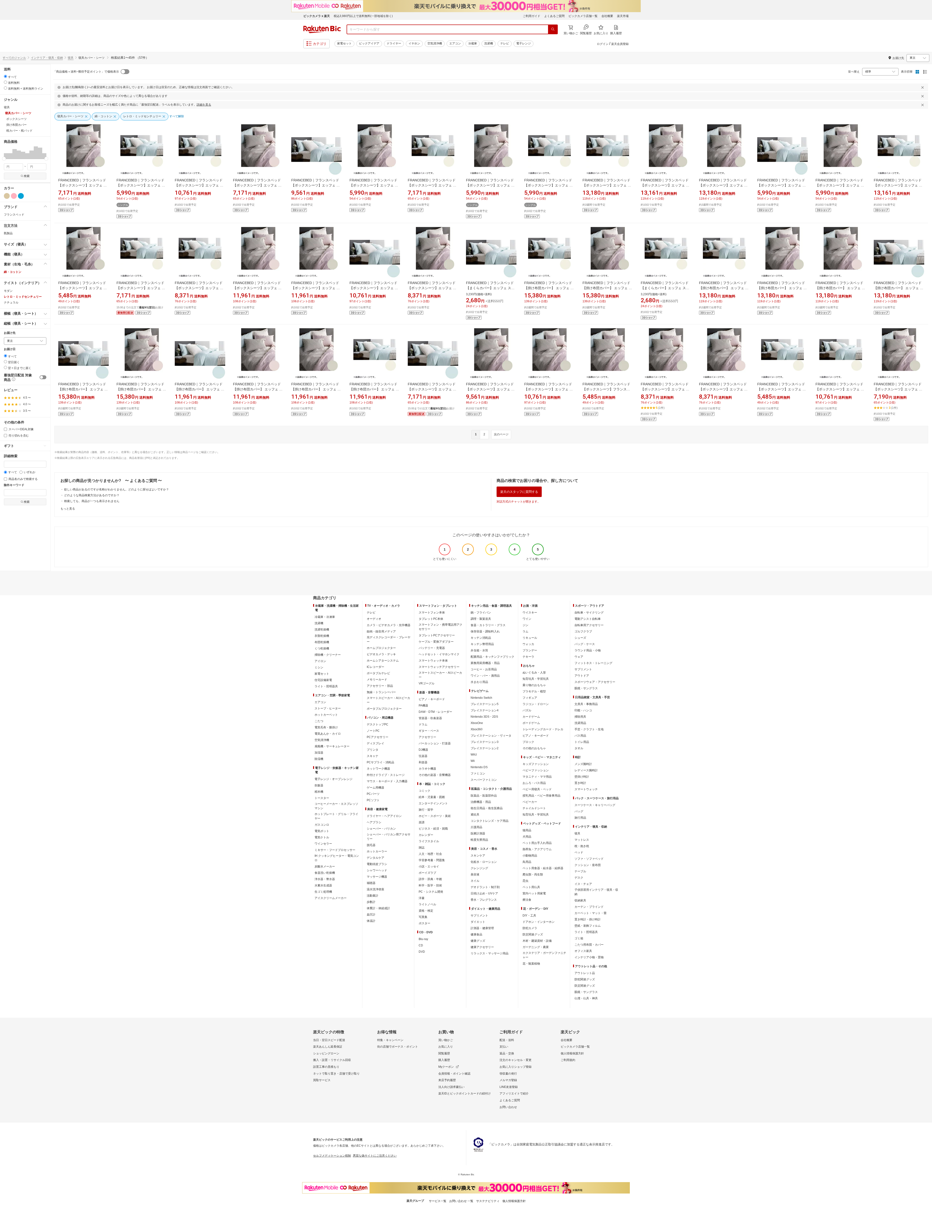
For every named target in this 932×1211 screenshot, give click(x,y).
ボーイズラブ (427, 873)
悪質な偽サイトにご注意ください (375, 1155)
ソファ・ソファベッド (589, 858)
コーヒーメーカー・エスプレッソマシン (336, 806)
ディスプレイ (375, 743)
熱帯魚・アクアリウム (537, 849)
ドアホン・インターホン (539, 922)
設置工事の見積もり (326, 1066)
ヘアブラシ (374, 822)
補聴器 (371, 883)
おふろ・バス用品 (534, 783)
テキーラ (528, 656)
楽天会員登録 (620, 44)
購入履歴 (444, 1060)
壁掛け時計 (581, 776)
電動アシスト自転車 (587, 619)
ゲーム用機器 (375, 787)
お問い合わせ (508, 1107)
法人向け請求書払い (451, 1087)
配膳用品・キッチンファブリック (492, 656)
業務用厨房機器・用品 (485, 663)
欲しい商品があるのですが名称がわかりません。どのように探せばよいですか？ (116, 489)
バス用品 (580, 735)
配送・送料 (506, 1040)
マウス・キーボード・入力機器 (387, 781)
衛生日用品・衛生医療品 (487, 808)
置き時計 (580, 783)
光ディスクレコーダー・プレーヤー (388, 639)
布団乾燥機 (322, 642)
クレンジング (479, 868)
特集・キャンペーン (390, 1040)
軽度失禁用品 (479, 839)
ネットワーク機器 (378, 768)
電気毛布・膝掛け (326, 727)
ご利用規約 (568, 1060)
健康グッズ (478, 940)
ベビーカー (530, 802)
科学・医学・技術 (430, 885)
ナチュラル (11, 302)
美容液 (475, 874)
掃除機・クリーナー (328, 654)
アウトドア (581, 675)
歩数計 (371, 902)
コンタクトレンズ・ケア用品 (489, 821)
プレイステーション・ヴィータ (491, 735)
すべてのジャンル (14, 57)
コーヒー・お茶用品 (484, 669)
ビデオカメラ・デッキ (381, 654)
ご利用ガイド (531, 16)
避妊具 (475, 814)
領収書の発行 (508, 1073)
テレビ (504, 43)
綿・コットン (12, 272)
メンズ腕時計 (583, 764)
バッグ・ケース (584, 644)
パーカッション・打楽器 (435, 743)
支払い (503, 1046)
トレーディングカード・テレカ (543, 729)
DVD (422, 951)
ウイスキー (530, 612)
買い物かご (445, 1040)
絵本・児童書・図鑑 (432, 797)
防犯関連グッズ (584, 979)
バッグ (578, 811)
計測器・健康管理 (482, 928)
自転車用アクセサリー (589, 625)
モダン (8, 291)
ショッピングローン (326, 1053)
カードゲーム (531, 716)
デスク (578, 877)
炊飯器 (319, 785)
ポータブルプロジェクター (384, 708)
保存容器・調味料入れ (485, 631)
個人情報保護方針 (572, 1053)
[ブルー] (21, 196)
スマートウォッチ (586, 789)
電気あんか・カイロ (328, 733)
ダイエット (478, 922)
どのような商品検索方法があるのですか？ (91, 495)
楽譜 (421, 822)
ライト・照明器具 (326, 686)
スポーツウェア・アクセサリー (594, 682)
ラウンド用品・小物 (587, 650)
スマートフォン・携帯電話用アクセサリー (440, 627)
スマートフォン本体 (432, 612)
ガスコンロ (322, 824)
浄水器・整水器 (325, 879)
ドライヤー (394, 43)
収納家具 (580, 900)
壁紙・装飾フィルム (587, 925)
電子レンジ (523, 43)
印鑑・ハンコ (583, 710)
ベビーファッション (536, 770)
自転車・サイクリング (589, 612)
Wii (473, 761)
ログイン (602, 44)
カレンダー (426, 835)
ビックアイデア (369, 43)
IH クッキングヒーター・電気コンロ (337, 858)
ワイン (527, 619)
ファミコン (478, 773)
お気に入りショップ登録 (515, 1066)
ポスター (424, 923)
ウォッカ (528, 644)
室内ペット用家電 (534, 893)
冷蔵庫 (472, 43)
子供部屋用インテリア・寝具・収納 (596, 892)
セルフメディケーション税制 (332, 1155)
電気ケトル (322, 837)
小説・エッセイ (429, 866)
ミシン (319, 667)
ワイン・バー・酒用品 (485, 675)
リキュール (530, 637)
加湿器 (319, 752)
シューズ (580, 637)
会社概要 (607, 16)
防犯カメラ (530, 928)
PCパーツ (373, 794)
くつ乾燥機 (322, 648)
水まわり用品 (479, 682)
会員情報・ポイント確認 (454, 1073)
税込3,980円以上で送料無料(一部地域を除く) (363, 16)
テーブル (580, 871)
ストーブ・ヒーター (328, 708)
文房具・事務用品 (586, 704)
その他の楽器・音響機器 (435, 775)
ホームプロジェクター (381, 648)
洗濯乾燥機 (322, 629)
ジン (525, 625)
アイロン (320, 661)
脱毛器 (371, 845)
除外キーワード (14, 485)
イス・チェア (583, 884)
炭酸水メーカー (325, 866)
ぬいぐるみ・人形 (534, 672)
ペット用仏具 (531, 887)
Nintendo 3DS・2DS (484, 716)
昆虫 (525, 881)
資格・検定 (426, 910)
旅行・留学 (426, 809)
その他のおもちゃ (534, 748)
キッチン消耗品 (481, 637)
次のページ (501, 434)
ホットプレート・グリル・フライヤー (336, 816)
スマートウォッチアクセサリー (439, 667)
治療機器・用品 (481, 802)
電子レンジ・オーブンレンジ (333, 779)
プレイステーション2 (485, 748)
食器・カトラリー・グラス (488, 625)
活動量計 (372, 895)
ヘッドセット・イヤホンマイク (439, 654)
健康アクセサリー (482, 947)
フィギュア (530, 697)
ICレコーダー (375, 667)
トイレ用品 (581, 742)
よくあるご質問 (554, 16)
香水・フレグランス (484, 899)
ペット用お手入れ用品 (537, 843)
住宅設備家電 (323, 680)
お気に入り (445, 1046)
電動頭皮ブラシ (377, 864)
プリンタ (372, 749)
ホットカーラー (377, 851)
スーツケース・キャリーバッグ (594, 805)
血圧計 (371, 914)
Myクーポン (446, 1066)
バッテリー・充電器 (432, 648)
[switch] (43, 377)
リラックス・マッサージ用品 (489, 953)
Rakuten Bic (322, 29)
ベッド (578, 852)
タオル (578, 748)
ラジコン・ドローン (536, 704)
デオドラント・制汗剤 (485, 887)
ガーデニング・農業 (536, 947)
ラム (525, 631)
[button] (6, 152)
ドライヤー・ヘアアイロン (384, 816)
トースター (322, 798)
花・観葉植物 (531, 963)
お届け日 (10, 349)
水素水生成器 (323, 885)
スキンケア (478, 855)
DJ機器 (423, 749)
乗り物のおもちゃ (534, 685)
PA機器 (423, 705)
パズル (527, 710)
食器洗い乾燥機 (325, 873)
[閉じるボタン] (923, 87)
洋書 (421, 898)
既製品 (8, 233)
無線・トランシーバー (381, 692)
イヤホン (414, 43)
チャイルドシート (534, 808)
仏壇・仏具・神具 (586, 998)
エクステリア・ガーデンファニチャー (544, 955)
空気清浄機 (434, 43)
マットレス (581, 839)
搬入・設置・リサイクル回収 (332, 1060)
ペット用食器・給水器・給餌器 (543, 868)
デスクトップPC (377, 724)
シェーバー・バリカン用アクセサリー (388, 837)
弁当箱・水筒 (479, 650)
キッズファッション (536, 764)
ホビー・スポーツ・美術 (435, 816)
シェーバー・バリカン (381, 828)
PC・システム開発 (431, 891)
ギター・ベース (429, 730)
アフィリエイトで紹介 (514, 1093)
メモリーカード (377, 679)
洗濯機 (488, 43)
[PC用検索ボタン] (553, 29)
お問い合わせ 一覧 (461, 1201)
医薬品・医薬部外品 (484, 795)
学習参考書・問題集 (432, 860)
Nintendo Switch (481, 697)
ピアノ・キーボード (432, 699)
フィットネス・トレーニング (593, 663)
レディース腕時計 (586, 770)
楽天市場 (623, 16)
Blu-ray (423, 939)
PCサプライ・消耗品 (380, 762)
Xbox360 (477, 729)
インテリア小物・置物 (589, 957)
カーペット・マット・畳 (590, 913)
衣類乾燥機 (322, 636)
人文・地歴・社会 (430, 854)
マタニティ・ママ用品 (537, 776)
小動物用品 (530, 855)
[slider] (4, 158)
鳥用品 (527, 862)
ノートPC (373, 730)
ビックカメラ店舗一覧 (583, 16)
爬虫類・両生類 (533, 874)
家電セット (344, 43)
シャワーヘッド (377, 870)
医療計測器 (478, 833)
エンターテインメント (433, 803)
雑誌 (421, 847)
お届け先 (10, 333)
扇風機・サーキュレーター (332, 746)
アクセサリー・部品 (380, 686)
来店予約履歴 (447, 1080)
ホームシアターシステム (383, 660)
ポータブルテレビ (378, 673)
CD (421, 945)
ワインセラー (323, 843)
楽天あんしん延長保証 (327, 1046)
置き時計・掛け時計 (587, 919)
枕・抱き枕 (581, 846)
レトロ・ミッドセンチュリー (23, 296)
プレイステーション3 (485, 742)
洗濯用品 (580, 723)
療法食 (527, 899)
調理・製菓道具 (481, 619)
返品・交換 (506, 1053)
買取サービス (322, 1080)
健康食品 (476, 934)
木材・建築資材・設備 (537, 940)
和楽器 (423, 762)
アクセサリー (427, 737)
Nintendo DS (479, 767)
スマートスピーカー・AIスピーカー (388, 700)
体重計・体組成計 (378, 908)
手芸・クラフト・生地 (589, 729)
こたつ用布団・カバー (589, 944)
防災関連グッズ (533, 934)
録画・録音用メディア (381, 631)
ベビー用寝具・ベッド (537, 789)
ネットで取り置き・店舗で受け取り (336, 1073)
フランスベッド (14, 214)
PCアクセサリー (377, 737)
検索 (27, 176)
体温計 (371, 921)
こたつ (319, 721)
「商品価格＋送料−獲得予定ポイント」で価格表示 (86, 71)
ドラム (423, 724)
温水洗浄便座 (375, 889)
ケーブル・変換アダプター (436, 641)
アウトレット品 (584, 973)
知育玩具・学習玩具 (536, 679)
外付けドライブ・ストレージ (386, 775)
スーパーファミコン (484, 780)
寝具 (71, 57)
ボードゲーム (531, 723)
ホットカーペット (326, 714)
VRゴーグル (426, 683)
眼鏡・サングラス (586, 688)
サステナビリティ (487, 1201)
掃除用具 (580, 716)
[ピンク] (14, 196)
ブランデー (530, 650)
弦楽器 (423, 756)
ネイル (475, 881)
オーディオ (374, 619)
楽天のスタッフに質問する (519, 492)
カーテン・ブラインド (589, 906)
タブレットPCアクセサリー (437, 635)
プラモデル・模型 (534, 691)
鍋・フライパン (481, 612)
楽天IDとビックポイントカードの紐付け (464, 1093)
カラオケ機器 (427, 768)
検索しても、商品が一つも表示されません (91, 501)
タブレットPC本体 (431, 619)
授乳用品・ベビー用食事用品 (541, 795)
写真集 (423, 917)
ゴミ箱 (578, 938)
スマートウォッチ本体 (433, 660)
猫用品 (527, 830)
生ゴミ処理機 (323, 891)
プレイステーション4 (485, 710)
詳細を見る (204, 104)
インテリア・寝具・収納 (47, 57)
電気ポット (322, 831)
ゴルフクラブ (583, 631)
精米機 (319, 791)
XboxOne (477, 723)
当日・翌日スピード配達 (329, 1040)
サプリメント (479, 915)
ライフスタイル (429, 841)
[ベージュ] (7, 196)
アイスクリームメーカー (331, 898)
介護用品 (476, 827)
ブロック (528, 742)
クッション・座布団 (587, 865)
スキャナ (372, 756)
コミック (424, 790)
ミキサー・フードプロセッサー (335, 850)
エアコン (455, 43)
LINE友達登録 (508, 1087)
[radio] (5, 76)
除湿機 (319, 759)
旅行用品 (580, 817)
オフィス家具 (583, 951)
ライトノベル (427, 904)
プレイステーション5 (485, 704)
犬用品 (527, 836)
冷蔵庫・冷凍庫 (325, 617)
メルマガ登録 (508, 1080)
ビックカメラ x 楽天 (316, 16)
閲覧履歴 (444, 1053)
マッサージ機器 (377, 876)
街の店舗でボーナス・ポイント (397, 1046)
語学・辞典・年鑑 (430, 879)
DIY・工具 (529, 915)
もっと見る (67, 508)
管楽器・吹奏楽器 (430, 718)
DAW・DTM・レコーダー (435, 712)
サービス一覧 (437, 1201)
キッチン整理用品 (482, 644)
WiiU (474, 754)
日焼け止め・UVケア (484, 893)
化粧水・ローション (484, 862)
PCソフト (373, 800)
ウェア (578, 656)
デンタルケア (375, 857)
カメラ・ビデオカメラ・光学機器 (388, 625)
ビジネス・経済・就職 (433, 828)
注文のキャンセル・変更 (515, 1060)
